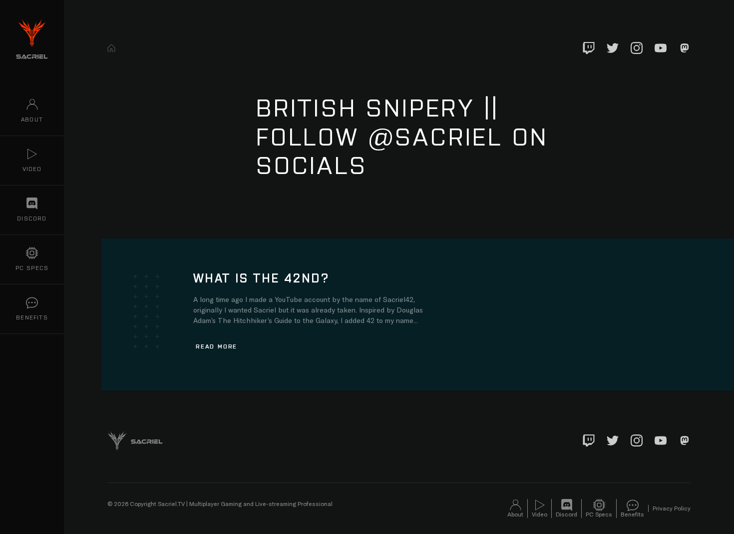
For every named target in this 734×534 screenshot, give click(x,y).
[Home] (111, 48)
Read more (216, 346)
